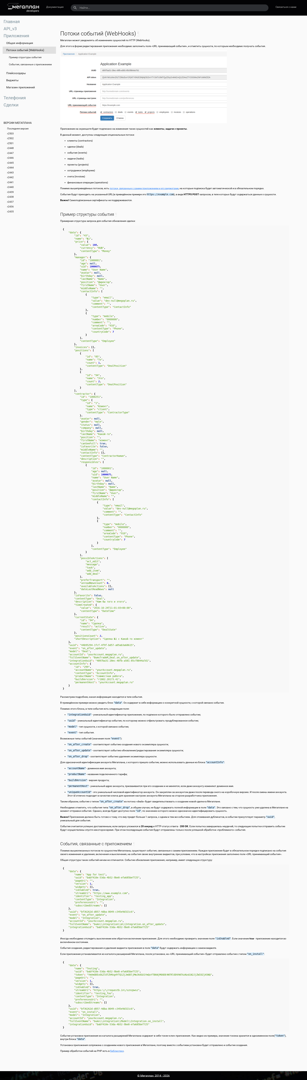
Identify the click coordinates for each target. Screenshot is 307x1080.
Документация (55, 6)
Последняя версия (18, 128)
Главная (12, 21)
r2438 (10, 196)
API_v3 (10, 28)
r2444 (10, 167)
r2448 (10, 148)
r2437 (10, 201)
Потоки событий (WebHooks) (25, 50)
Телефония (15, 97)
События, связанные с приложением (30, 64)
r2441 (10, 182)
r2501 (10, 143)
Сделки (11, 104)
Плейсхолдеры (16, 73)
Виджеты (12, 80)
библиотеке (117, 1051)
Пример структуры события (25, 57)
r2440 (10, 187)
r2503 (10, 133)
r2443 (10, 172)
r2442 (10, 177)
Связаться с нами (286, 6)
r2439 (10, 192)
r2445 (10, 162)
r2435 (10, 211)
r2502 (10, 138)
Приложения (16, 35)
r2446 (10, 157)
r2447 (10, 153)
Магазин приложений (20, 87)
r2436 (10, 206)
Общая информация (19, 43)
